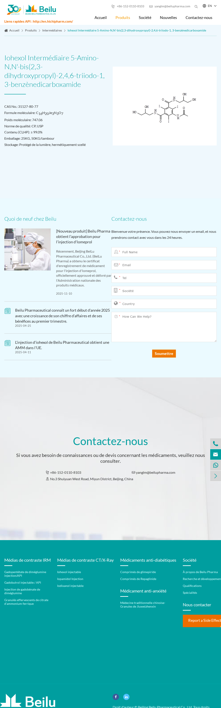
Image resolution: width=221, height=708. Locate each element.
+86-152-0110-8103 (127, 6)
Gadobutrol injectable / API (22, 582)
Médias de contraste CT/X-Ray (85, 560)
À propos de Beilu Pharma (200, 572)
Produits (122, 17)
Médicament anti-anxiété (143, 590)
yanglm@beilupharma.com (169, 6)
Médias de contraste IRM (27, 560)
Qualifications (192, 586)
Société (145, 17)
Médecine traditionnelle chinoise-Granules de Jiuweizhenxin (142, 604)
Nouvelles (168, 17)
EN (210, 6)
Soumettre (164, 353)
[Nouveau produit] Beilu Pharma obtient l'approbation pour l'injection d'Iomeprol (83, 236)
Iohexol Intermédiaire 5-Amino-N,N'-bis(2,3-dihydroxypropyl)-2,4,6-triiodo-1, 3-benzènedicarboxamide (137, 30)
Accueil (101, 17)
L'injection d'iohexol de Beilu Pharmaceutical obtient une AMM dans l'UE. (62, 345)
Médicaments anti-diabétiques (148, 560)
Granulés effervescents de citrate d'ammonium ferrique (26, 601)
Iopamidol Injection (70, 579)
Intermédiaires (52, 30)
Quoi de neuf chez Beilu (30, 219)
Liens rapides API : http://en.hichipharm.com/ (38, 21)
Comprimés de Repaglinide (138, 579)
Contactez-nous (199, 17)
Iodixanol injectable (70, 586)
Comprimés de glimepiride (138, 572)
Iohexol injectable (69, 572)
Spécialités (190, 592)
